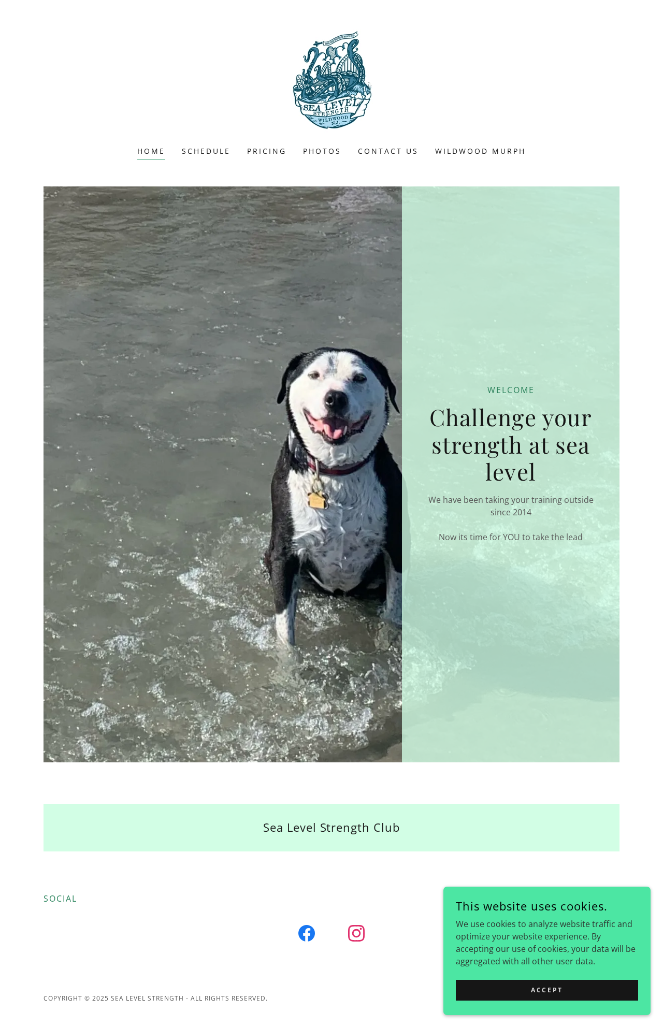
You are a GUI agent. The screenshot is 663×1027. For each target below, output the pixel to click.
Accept (547, 990)
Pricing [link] (266, 151)
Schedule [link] (206, 151)
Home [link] (151, 151)
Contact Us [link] (388, 151)
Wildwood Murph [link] (480, 151)
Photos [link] (322, 151)
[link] (331, 79)
